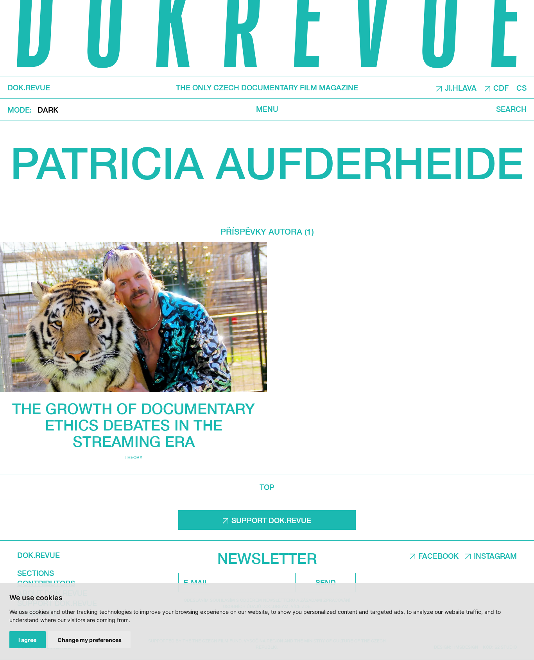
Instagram (495, 556)
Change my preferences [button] (89, 640)
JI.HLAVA (461, 88)
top (267, 487)
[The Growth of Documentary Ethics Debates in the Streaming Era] (133, 317)
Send (325, 582)
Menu (267, 109)
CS (521, 88)
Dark (48, 110)
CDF (501, 88)
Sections (35, 573)
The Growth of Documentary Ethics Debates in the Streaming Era (133, 425)
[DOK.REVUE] (267, 38)
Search (511, 109)
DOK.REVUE (28, 87)
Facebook (438, 556)
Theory (133, 457)
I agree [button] (27, 640)
